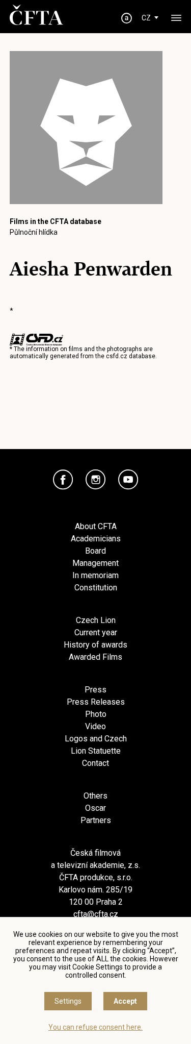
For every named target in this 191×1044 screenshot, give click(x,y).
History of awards (95, 645)
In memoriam (95, 575)
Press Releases (96, 702)
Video (95, 726)
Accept (125, 1001)
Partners (95, 820)
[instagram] (96, 479)
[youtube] (128, 479)
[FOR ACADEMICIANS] (126, 18)
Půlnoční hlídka (34, 232)
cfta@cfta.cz (95, 914)
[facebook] (63, 479)
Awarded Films (95, 657)
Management (95, 563)
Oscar (95, 808)
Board (95, 551)
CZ (146, 18)
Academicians (96, 538)
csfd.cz (116, 356)
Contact (95, 763)
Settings (67, 1001)
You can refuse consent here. (95, 1027)
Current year (95, 632)
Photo (95, 714)
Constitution (95, 587)
